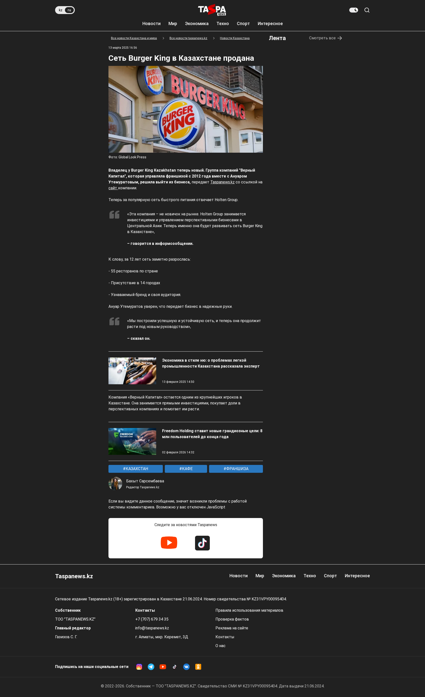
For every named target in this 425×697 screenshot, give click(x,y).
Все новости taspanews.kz (188, 38)
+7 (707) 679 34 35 (151, 619)
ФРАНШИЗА (236, 468)
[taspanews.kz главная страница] (212, 10)
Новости (151, 23)
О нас (220, 645)
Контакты (224, 637)
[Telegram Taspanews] (151, 667)
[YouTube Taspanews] (169, 543)
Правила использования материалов (249, 610)
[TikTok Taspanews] (202, 543)
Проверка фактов (232, 619)
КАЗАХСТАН (136, 468)
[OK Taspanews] (198, 667)
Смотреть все (322, 38)
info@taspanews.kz (152, 628)
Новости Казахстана (235, 38)
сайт (113, 188)
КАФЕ (187, 468)
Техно (222, 23)
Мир (172, 23)
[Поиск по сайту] (367, 10)
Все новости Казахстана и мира (134, 38)
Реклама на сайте (231, 628)
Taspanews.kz (222, 182)
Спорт (243, 23)
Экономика (197, 23)
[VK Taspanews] (186, 667)
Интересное (270, 23)
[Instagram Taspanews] (139, 667)
